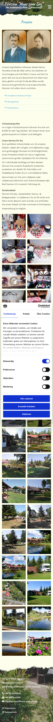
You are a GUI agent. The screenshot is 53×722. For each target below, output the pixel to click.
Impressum (10, 708)
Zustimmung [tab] (9, 314)
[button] (48, 5)
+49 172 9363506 (13, 693)
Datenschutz (11, 712)
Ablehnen (26, 414)
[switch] (46, 370)
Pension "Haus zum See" (23, 4)
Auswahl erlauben (26, 406)
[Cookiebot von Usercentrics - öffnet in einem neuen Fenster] (38, 306)
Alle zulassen (26, 398)
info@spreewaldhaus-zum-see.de (21, 701)
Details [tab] (26, 314)
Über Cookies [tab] (43, 314)
